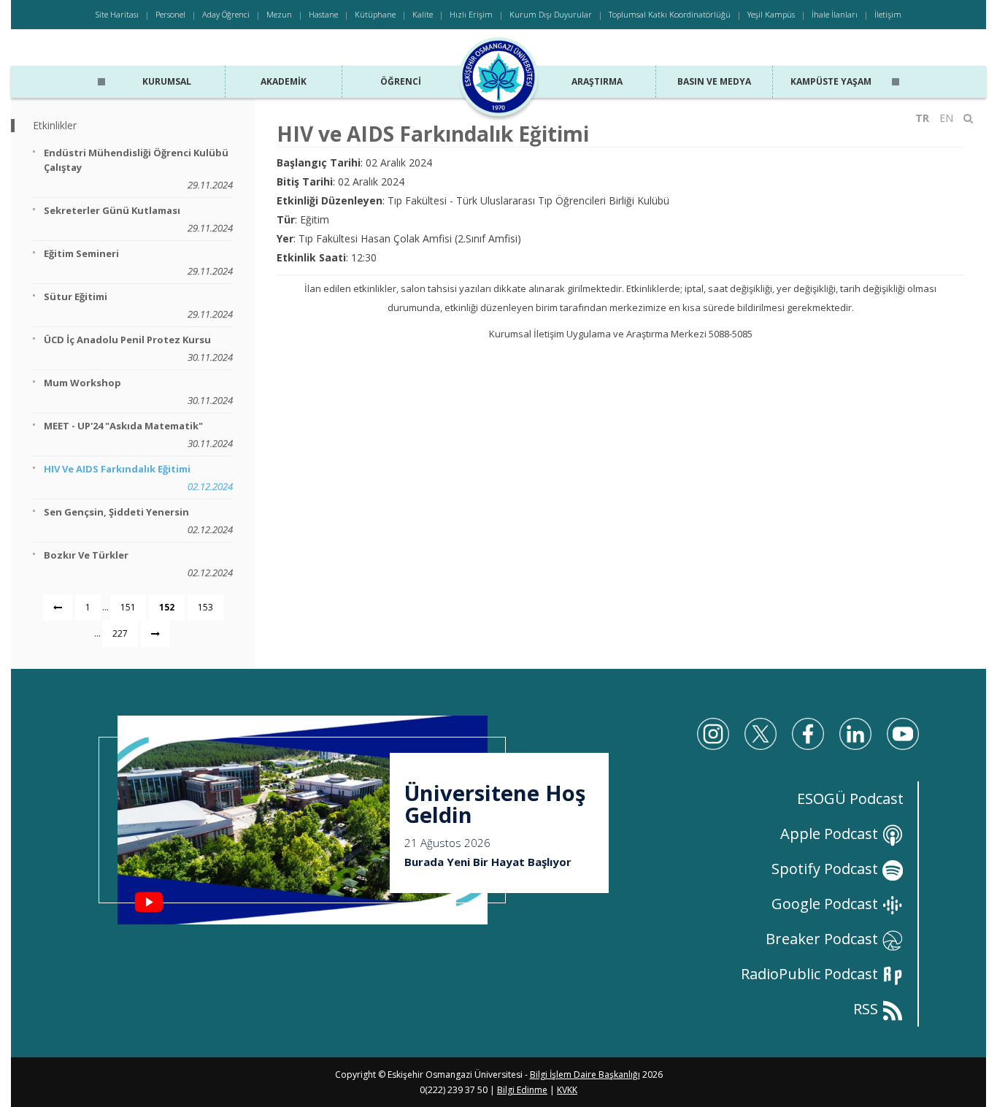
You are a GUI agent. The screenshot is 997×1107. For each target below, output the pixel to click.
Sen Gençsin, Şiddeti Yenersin (138, 520)
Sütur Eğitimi (138, 305)
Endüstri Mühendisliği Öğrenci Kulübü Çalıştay (138, 168)
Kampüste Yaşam (830, 81)
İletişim (887, 14)
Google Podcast (826, 903)
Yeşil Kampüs (771, 14)
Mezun (279, 14)
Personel (170, 14)
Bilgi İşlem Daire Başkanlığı (585, 1074)
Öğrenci (400, 81)
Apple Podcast (831, 833)
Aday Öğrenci (226, 14)
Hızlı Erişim (471, 14)
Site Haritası (117, 14)
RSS (867, 1009)
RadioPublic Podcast (811, 974)
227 (120, 633)
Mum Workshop (138, 391)
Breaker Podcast (824, 939)
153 (205, 607)
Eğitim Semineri (138, 262)
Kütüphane (375, 14)
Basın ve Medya (714, 81)
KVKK (567, 1090)
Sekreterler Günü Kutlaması (138, 219)
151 (128, 607)
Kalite (422, 14)
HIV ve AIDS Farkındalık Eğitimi (138, 477)
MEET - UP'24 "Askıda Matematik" (138, 434)
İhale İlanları (835, 14)
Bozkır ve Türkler (138, 563)
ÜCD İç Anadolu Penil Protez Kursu (138, 348)
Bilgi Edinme (522, 1090)
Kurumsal (166, 81)
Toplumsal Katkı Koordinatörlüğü (670, 14)
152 (166, 607)
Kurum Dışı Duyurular (550, 14)
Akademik (284, 81)
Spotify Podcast (826, 868)
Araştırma (597, 81)
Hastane (323, 14)
